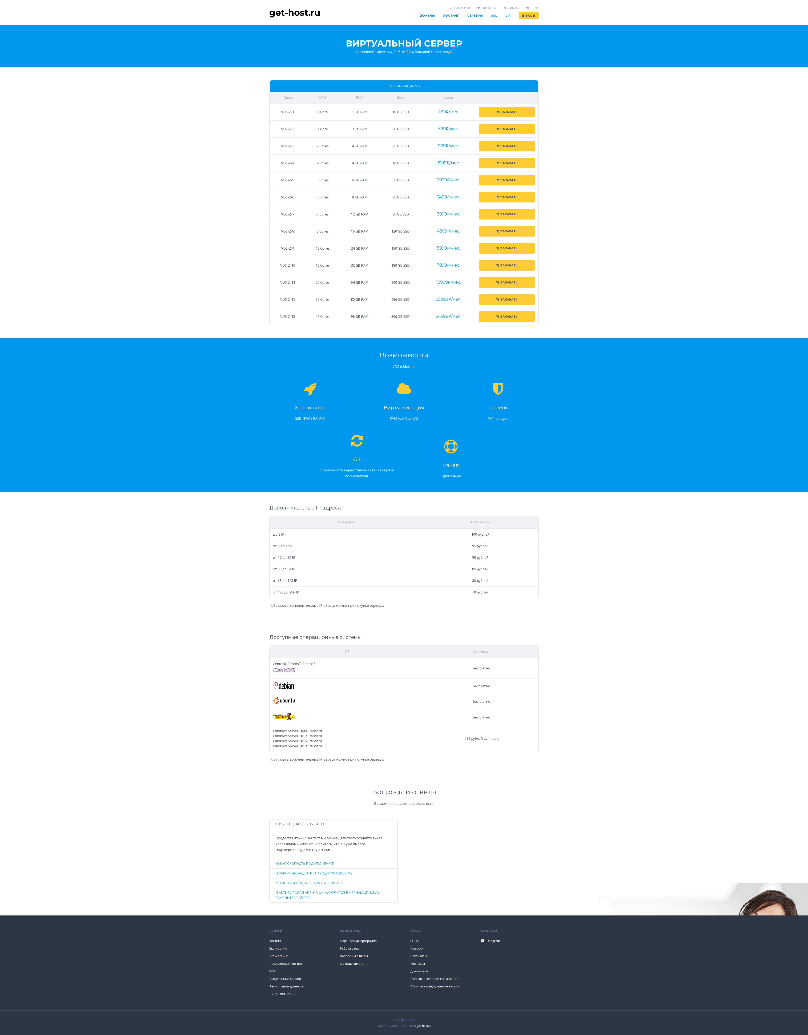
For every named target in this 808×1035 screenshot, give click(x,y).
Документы (419, 971)
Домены (427, 15)
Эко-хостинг (278, 948)
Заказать (509, 112)
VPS (272, 971)
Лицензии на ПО (282, 994)
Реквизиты (418, 956)
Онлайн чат (489, 7)
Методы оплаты (352, 963)
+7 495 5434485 (461, 7)
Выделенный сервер (285, 978)
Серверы (475, 15)
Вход (530, 15)
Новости (416, 948)
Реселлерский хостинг (286, 963)
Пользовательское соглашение (434, 978)
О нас (414, 941)
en (537, 7)
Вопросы (514, 7)
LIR (508, 15)
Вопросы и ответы (354, 956)
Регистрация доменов (286, 986)
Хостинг (451, 15)
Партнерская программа (358, 941)
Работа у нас (349, 948)
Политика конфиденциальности (434, 986)
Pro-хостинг (278, 956)
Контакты (417, 963)
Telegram (493, 941)
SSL (494, 15)
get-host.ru (424, 1026)
